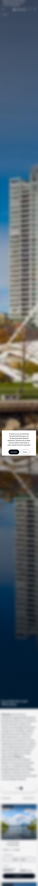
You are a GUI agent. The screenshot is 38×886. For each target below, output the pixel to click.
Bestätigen (14, 452)
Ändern (25, 452)
